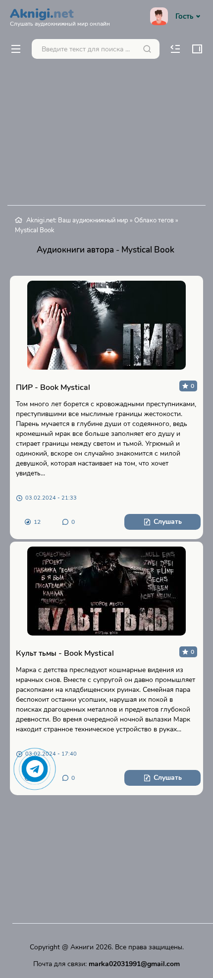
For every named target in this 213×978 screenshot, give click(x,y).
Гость (184, 16)
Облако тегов (154, 220)
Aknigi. (60, 16)
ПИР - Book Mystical (53, 387)
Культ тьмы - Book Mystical (65, 653)
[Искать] (147, 49)
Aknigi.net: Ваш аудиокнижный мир (77, 220)
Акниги (82, 947)
